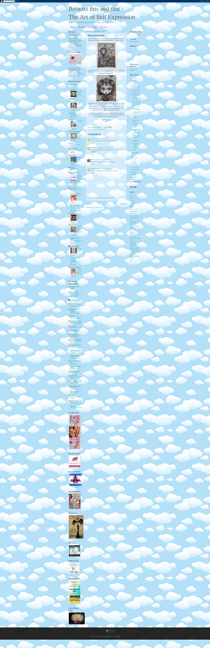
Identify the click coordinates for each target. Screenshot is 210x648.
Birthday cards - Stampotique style (136, 137)
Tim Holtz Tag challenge (75, 299)
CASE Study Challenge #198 (76, 407)
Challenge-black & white (75, 403)
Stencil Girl (132, 246)
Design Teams (92, 27)
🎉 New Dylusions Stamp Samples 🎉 (79, 159)
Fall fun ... (135, 149)
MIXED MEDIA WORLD (75, 371)
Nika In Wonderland (74, 205)
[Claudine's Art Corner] (76, 624)
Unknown (93, 168)
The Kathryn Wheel (74, 246)
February (135, 166)
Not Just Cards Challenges (76, 350)
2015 (133, 82)
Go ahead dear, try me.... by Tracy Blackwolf (79, 271)
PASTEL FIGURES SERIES (75, 206)
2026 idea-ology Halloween (76, 301)
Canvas (131, 205)
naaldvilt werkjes (74, 168)
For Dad (71, 289)
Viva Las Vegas (133, 254)
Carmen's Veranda (134, 209)
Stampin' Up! (133, 242)
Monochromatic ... (137, 101)
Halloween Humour (137, 95)
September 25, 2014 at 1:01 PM (102, 159)
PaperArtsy (72, 315)
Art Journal (132, 201)
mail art (131, 258)
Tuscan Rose (73, 260)
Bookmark (132, 203)
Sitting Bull (79, 121)
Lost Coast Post (73, 188)
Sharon (93, 159)
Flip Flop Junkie (136, 106)
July (134, 155)
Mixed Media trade (134, 217)
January (135, 169)
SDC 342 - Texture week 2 (75, 347)
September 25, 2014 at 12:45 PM (106, 147)
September (135, 94)
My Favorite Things (74, 355)
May (134, 159)
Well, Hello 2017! (73, 392)
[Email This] (104, 127)
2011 (133, 177)
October (135, 91)
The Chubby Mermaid (100, 129)
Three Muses (73, 326)
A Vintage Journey (74, 334)
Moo (131, 219)
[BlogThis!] (106, 127)
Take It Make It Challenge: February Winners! (79, 135)
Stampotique (133, 244)
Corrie (71, 119)
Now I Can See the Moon (75, 189)
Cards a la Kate (73, 101)
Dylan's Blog (73, 155)
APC (131, 194)
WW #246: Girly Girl (74, 388)
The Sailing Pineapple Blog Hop (137, 126)
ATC (131, 199)
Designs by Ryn (73, 148)
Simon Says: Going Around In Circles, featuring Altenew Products (75, 296)
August (134, 152)
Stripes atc (135, 122)
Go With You (72, 85)
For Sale (103, 27)
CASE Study (72, 406)
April (134, 162)
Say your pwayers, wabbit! (75, 331)
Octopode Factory (134, 226)
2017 (133, 77)
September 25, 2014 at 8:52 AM (102, 138)
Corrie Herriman (95, 147)
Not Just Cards (133, 222)
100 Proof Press (73, 84)
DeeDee (72, 143)
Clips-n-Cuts (73, 113)
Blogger (119, 636)
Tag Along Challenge (134, 248)
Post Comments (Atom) (97, 207)
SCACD (131, 234)
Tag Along (72, 395)
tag (130, 260)
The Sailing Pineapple (135, 250)
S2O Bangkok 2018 (74, 368)
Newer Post (89, 204)
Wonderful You (136, 120)
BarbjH (92, 138)
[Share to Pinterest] (111, 127)
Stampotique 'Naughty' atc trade (136, 117)
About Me (81, 27)
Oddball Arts (133, 228)
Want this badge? (75, 487)
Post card (93, 129)
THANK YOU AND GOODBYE (76, 327)
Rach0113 (72, 213)
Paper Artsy (132, 230)
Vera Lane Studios (134, 252)
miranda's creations (74, 193)
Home (72, 27)
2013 (133, 172)
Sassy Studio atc (136, 104)
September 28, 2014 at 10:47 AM (103, 168)
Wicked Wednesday (134, 256)
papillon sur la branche (75, 210)
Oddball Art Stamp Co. (75, 330)
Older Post (123, 204)
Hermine (72, 167)
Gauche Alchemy (74, 391)
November (135, 89)
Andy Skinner (73, 89)
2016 (133, 80)
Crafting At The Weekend (75, 321)
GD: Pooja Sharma (74, 372)
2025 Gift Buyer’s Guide (75, 144)
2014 (133, 84)
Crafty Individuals (134, 211)
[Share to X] (108, 127)
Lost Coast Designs (134, 215)
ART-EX (131, 196)
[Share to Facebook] (109, 127)
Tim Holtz (72, 257)
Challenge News (73, 363)
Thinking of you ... (137, 133)
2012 (133, 174)
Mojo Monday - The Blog (75, 381)
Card (131, 207)
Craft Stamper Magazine (75, 131)
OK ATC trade (133, 224)
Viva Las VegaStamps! (75, 267)
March (134, 164)
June (134, 157)
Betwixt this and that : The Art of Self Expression (101, 12)
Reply (92, 143)
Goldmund (108, 636)
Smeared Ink (133, 236)
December (135, 86)
